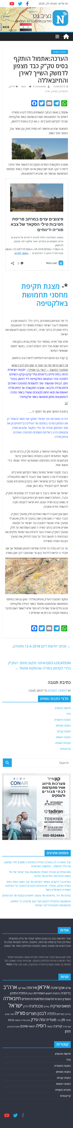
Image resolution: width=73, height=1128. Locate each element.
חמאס (66, 942)
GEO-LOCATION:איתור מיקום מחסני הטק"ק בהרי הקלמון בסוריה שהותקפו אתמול (39, 666)
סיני (59, 956)
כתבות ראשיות (59, 52)
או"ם (68, 925)
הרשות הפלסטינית (42, 936)
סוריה (47, 91)
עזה (42, 956)
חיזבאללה (63, 91)
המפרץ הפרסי (63, 936)
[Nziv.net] (66, 36)
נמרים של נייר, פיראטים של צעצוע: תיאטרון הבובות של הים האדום (36, 832)
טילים (46, 943)
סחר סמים (9, 951)
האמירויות (39, 930)
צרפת (11, 956)
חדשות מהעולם (63, 708)
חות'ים (26, 936)
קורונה (57, 962)
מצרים (31, 950)
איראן (12, 86)
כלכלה (51, 950)
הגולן (30, 930)
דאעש (49, 930)
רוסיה (41, 962)
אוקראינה (58, 924)
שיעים (24, 963)
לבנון (41, 950)
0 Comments (39, 86)
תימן (68, 968)
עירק (34, 956)
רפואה (32, 963)
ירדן (25, 943)
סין (63, 956)
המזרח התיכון (18, 930)
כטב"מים (60, 950)
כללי (68, 714)
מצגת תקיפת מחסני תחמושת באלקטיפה (44, 294)
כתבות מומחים (63, 725)
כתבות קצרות (64, 731)
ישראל (54, 91)
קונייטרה (67, 963)
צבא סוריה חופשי (22, 956)
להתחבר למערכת (57, 690)
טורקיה (55, 942)
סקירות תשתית (63, 743)
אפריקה (22, 925)
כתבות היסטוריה (62, 719)
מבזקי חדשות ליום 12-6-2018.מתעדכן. (41, 646)
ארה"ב (10, 923)
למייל (9, 901)
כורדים (68, 950)
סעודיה (51, 956)
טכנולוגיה (35, 942)
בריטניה (66, 930)
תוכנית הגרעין (13, 963)
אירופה (31, 924)
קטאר (49, 963)
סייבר (68, 956)
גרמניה (56, 930)
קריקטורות (65, 749)
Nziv (23, 86)
